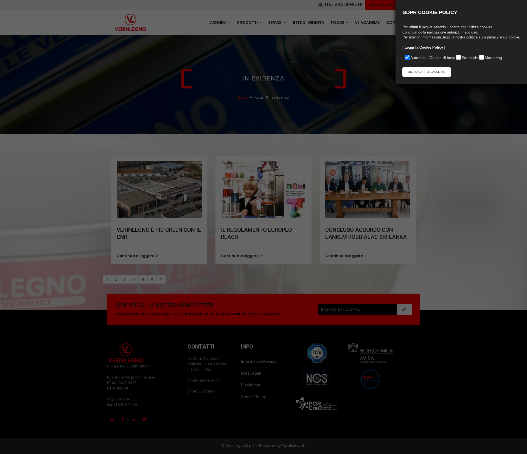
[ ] (423, 47)
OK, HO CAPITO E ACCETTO (426, 71)
